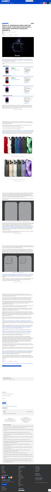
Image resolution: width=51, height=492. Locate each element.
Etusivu (3, 468)
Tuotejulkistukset (20, 484)
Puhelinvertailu (4, 472)
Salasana (3, 398)
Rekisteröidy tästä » (14, 406)
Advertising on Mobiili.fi (38, 479)
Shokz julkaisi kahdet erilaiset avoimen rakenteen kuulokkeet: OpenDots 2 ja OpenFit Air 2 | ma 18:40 (17, 432)
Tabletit (19, 472)
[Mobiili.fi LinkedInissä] (50, 3)
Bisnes (19, 483)
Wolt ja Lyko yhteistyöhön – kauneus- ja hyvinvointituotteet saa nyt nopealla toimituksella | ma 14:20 (17, 439)
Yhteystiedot (37, 471)
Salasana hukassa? (5, 404)
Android (19, 479)
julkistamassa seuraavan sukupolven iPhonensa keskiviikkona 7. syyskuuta (16, 59)
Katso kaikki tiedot (26, 82)
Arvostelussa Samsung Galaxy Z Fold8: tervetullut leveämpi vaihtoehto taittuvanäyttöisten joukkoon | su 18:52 (18, 454)
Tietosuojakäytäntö (4, 488)
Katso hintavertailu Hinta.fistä (15, 79)
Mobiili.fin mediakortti (38, 475)
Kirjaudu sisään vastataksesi (29, 411)
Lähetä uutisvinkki (37, 468)
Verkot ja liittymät (20, 476)
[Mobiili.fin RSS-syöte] (11, 477)
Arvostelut (19, 468)
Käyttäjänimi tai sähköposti (6, 395)
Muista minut (5, 401)
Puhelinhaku (3, 471)
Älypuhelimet (3, 23)
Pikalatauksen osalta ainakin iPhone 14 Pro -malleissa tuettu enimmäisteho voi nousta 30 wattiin (16, 320)
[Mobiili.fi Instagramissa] (44, 3)
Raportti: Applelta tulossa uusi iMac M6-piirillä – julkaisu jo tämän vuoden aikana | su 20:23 (15, 452)
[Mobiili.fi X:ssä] (48, 3)
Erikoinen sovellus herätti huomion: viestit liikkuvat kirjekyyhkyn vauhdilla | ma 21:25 (15, 427)
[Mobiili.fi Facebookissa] (46, 3)
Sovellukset (20, 475)
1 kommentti (32, 23)
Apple (5, 23)
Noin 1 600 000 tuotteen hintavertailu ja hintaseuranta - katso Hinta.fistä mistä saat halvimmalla (18, 363)
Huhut (7, 23)
